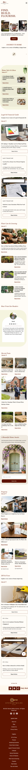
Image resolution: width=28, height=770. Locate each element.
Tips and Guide (14, 766)
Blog (14, 724)
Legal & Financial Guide (8, 158)
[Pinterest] (11, 713)
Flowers (14, 740)
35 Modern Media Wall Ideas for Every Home (7, 370)
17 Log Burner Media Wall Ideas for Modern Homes (8, 77)
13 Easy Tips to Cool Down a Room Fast (20, 370)
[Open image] (14, 236)
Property (14, 761)
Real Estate (14, 763)
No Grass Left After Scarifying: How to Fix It (7, 425)
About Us (14, 721)
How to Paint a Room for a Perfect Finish (13, 665)
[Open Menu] (26, 3)
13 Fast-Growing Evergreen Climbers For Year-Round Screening (19, 289)
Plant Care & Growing (14, 758)
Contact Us (14, 726)
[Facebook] (17, 713)
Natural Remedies (14, 753)
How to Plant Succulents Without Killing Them (13, 246)
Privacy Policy (14, 729)
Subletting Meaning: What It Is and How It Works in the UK (6, 562)
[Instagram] (14, 713)
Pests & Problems (14, 755)
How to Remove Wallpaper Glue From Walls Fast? (14, 604)
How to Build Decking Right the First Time (20, 424)
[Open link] (24, 194)
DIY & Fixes (5, 618)
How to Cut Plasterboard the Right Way (13, 640)
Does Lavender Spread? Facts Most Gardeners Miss (20, 273)
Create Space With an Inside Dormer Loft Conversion (8, 100)
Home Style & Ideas (14, 745)
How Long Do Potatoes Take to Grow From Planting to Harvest (20, 258)
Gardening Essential (14, 742)
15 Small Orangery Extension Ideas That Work (8, 89)
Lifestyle (14, 750)
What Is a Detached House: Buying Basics (20, 562)
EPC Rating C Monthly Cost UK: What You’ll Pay (13, 144)
